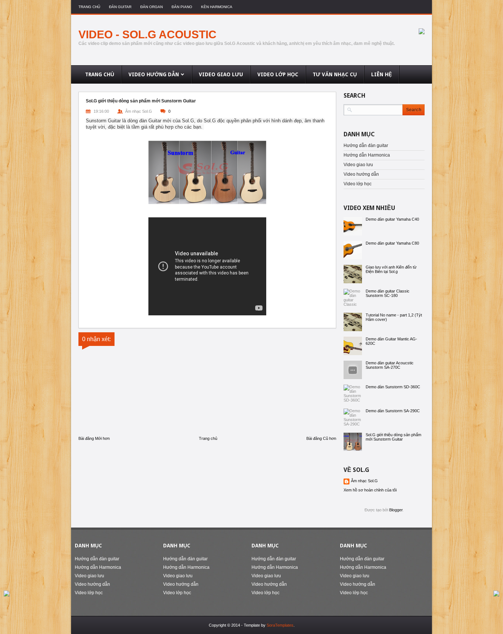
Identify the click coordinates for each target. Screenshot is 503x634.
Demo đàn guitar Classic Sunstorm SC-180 (387, 293)
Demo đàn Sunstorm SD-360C (393, 387)
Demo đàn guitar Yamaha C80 (392, 243)
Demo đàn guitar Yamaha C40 (392, 219)
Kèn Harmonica (216, 7)
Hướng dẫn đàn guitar (366, 145)
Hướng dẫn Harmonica (367, 155)
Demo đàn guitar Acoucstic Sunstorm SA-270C (390, 365)
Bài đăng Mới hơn (94, 438)
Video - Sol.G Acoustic (147, 34)
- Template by (267, 625)
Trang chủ (89, 7)
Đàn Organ (151, 7)
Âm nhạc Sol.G (364, 481)
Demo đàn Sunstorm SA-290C (393, 411)
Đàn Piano (182, 7)
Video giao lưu (358, 164)
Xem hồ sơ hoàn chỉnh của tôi (370, 490)
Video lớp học (358, 183)
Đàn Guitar (120, 7)
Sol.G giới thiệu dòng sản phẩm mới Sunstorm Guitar (393, 436)
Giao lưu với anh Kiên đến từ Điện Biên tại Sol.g (391, 269)
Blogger (395, 510)
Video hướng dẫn (361, 174)
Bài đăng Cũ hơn (321, 438)
